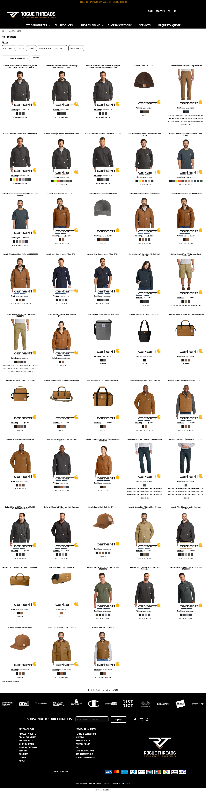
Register (160, 11)
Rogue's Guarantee (85, 757)
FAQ (77, 747)
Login (150, 11)
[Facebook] (135, 720)
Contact (23, 757)
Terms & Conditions (86, 734)
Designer (23, 754)
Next (98, 690)
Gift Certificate (60, 771)
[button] (37, 25)
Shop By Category (28, 747)
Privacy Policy (83, 744)
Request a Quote (27, 734)
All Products (26, 740)
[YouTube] (147, 720)
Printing (14, 109)
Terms (120, 783)
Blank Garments (27, 737)
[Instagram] (141, 720)
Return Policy (83, 740)
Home (4, 31)
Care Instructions (85, 750)
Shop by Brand (26, 744)
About (22, 760)
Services (23, 750)
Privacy (127, 783)
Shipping (80, 737)
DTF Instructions (84, 754)
